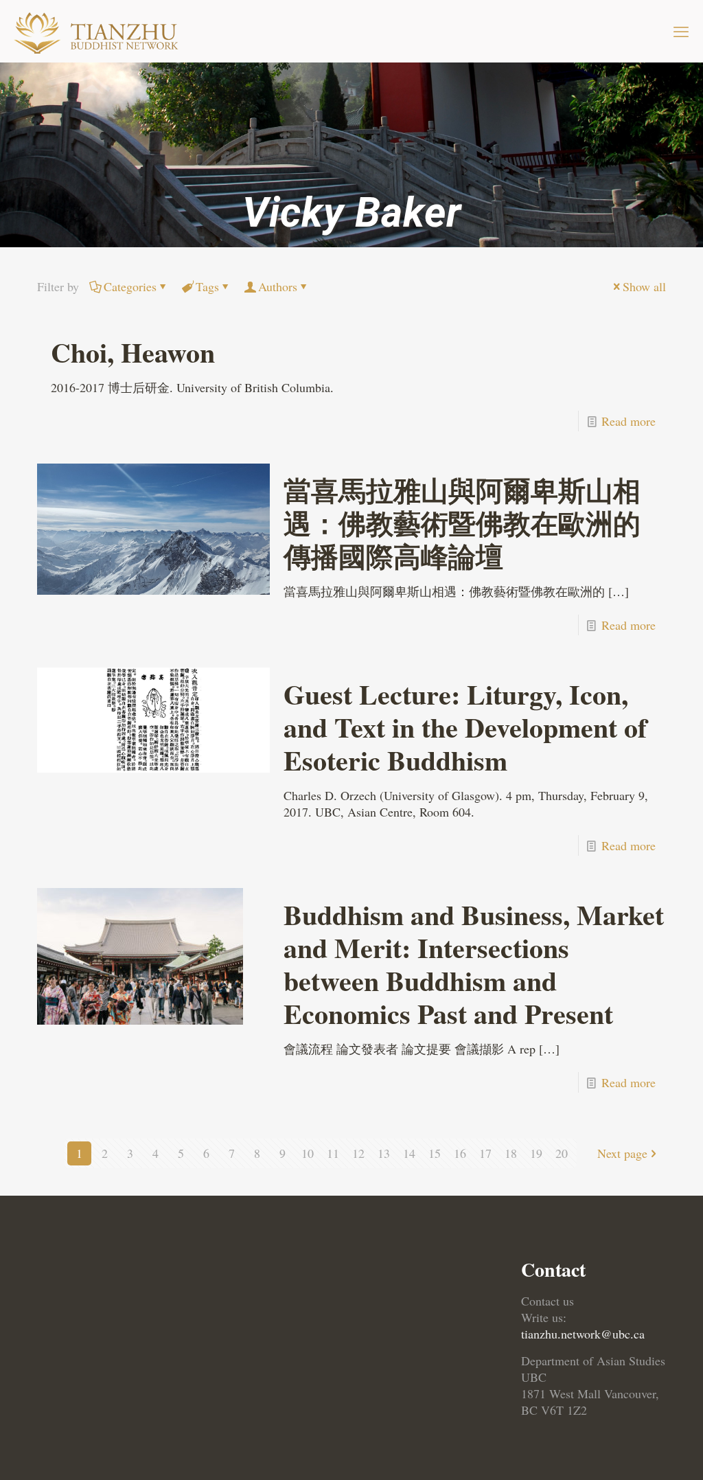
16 (460, 1153)
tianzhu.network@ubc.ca (583, 1333)
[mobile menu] (681, 31)
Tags (207, 286)
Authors (277, 286)
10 (307, 1153)
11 (333, 1153)
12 (358, 1153)
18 (511, 1153)
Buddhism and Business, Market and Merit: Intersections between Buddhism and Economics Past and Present (474, 964)
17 (485, 1153)
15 (434, 1153)
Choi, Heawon (133, 352)
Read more (628, 421)
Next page (622, 1153)
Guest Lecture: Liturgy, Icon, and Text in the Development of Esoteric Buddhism (465, 727)
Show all (644, 286)
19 (536, 1153)
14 (409, 1153)
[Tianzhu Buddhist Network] (98, 31)
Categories (130, 286)
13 (384, 1153)
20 (561, 1153)
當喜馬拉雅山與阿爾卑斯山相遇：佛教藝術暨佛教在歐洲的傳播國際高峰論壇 (462, 523)
